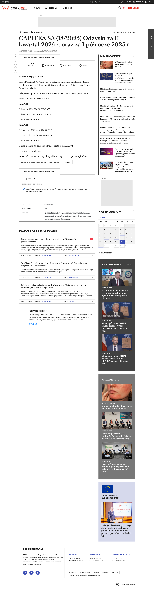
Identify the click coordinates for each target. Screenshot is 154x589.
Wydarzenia (51, 7)
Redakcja (73, 554)
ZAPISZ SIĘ (33, 324)
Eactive (71, 301)
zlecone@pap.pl (74, 558)
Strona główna (117, 32)
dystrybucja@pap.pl (95, 558)
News (37, 7)
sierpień (101, 217)
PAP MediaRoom (74, 255)
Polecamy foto (110, 379)
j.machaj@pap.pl (117, 558)
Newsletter (151, 41)
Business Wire (73, 277)
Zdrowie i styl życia (108, 403)
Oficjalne (67, 7)
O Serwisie (72, 572)
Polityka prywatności (84, 572)
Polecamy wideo (111, 264)
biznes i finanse (107, 288)
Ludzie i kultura (47, 277)
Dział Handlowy (95, 554)
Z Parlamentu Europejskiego (110, 496)
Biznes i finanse (130, 32)
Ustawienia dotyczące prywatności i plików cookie (85, 575)
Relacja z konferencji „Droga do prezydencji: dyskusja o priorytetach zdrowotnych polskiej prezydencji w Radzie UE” (116, 530)
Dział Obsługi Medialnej (121, 554)
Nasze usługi (132, 7)
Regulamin (96, 572)
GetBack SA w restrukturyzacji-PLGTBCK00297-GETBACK (40, 162)
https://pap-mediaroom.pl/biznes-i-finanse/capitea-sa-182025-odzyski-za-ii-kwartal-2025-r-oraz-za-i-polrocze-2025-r (58, 190)
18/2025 (67, 162)
